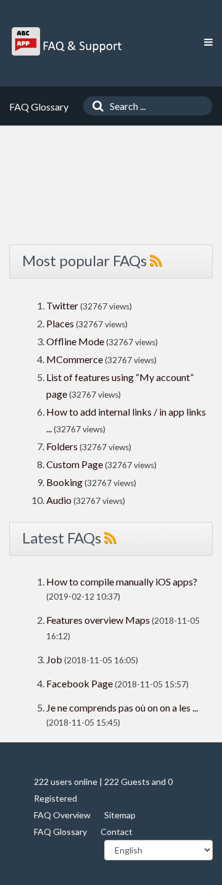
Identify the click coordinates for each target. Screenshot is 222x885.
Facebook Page (79, 683)
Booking (65, 482)
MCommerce (75, 359)
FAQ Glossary (60, 831)
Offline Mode (76, 341)
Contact (117, 831)
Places (60, 323)
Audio (59, 500)
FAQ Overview (62, 815)
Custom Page (75, 464)
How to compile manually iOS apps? (121, 581)
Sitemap (120, 815)
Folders (62, 446)
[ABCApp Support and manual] (68, 41)
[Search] (95, 105)
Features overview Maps (98, 620)
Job (54, 659)
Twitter (62, 305)
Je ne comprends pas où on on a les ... (122, 707)
